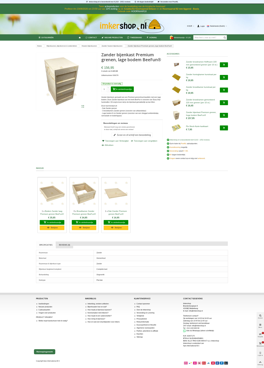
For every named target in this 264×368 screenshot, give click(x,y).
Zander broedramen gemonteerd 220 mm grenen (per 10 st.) (200, 101)
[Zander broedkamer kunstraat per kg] (176, 90)
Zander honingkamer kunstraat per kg (201, 75)
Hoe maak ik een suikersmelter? (100, 316)
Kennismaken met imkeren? (98, 313)
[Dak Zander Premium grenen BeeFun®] (116, 193)
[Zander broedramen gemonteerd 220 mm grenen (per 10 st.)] (176, 102)
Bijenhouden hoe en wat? (97, 307)
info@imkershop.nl (196, 311)
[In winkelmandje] (224, 64)
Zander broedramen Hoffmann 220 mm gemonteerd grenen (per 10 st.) (201, 63)
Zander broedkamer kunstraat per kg (201, 88)
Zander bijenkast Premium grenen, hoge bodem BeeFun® (201, 113)
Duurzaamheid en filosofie (146, 325)
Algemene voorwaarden (146, 328)
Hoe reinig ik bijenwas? (96, 319)
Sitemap (140, 337)
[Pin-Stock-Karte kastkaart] (176, 127)
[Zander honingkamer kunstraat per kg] (176, 77)
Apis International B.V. (191, 346)
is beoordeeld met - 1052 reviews (109, 2)
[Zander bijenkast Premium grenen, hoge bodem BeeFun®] (176, 115)
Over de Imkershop (144, 310)
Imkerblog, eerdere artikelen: (98, 304)
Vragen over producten (47, 313)
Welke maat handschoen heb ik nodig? (53, 321)
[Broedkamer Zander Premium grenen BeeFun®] (84, 193)
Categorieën (47, 37)
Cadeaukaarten (44, 310)
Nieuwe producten (114, 37)
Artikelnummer (106, 75)
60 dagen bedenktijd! (145, 2)
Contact (92, 37)
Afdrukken (109, 145)
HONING (153, 37)
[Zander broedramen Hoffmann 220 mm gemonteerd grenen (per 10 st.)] (176, 64)
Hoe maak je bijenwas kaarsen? (100, 310)
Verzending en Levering (145, 313)
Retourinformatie (143, 322)
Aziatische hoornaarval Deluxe (140, 9)
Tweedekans (136, 37)
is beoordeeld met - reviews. (190, 140)
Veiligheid (140, 316)
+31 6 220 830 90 (192, 328)
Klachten (140, 334)
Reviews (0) (64, 245)
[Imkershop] (132, 26)
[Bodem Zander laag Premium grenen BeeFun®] (52, 193)
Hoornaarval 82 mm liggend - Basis (181, 9)
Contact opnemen (143, 304)
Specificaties (45, 245)
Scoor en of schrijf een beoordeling (133, 135)
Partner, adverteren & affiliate (147, 331)
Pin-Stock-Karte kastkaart (197, 126)
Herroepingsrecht (44, 352)
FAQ (138, 307)
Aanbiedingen (43, 304)
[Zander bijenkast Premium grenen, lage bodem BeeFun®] (82, 106)
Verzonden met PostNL (169, 2)
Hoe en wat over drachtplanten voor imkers (104, 322)
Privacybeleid (142, 319)
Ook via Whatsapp (193, 331)
